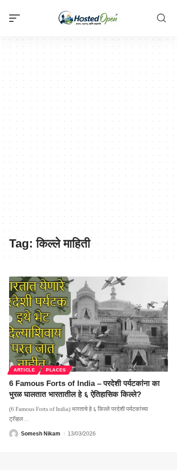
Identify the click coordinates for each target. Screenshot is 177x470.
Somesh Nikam (40, 433)
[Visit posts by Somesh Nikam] (13, 433)
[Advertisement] (88, 140)
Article (24, 369)
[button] (17, 18)
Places (56, 369)
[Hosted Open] (88, 18)
